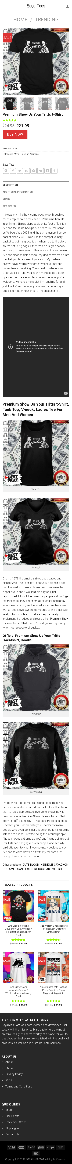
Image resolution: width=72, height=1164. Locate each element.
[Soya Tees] (9, 165)
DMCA (9, 1068)
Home (20, 20)
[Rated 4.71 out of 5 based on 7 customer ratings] (36, 120)
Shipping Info (13, 1128)
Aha (14, 583)
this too (11, 807)
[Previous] (8, 61)
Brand (6, 199)
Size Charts (12, 1116)
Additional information (18, 192)
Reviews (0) (9, 206)
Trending (47, 20)
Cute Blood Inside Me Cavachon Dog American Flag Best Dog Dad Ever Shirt (18, 930)
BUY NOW (15, 134)
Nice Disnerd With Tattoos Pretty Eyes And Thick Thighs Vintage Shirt (53, 989)
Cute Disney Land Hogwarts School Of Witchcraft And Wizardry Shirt (18, 991)
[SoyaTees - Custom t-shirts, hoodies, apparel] (36, 6)
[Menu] (5, 6)
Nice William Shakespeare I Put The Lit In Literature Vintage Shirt (53, 928)
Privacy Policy (14, 1074)
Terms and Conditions (18, 1086)
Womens (34, 154)
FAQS (8, 1080)
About (9, 1062)
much (6, 219)
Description (10, 185)
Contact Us (12, 1134)
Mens (16, 154)
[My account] (67, 6)
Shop (8, 1109)
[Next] (63, 61)
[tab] (36, 185)
